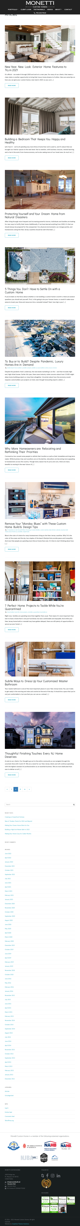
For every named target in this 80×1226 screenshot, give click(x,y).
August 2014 (9, 1033)
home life (17, 612)
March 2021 (8, 891)
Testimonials (39, 9)
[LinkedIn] (59, 1175)
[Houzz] (42, 1175)
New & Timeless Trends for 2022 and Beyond (18, 821)
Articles (7, 1091)
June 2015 (8, 1004)
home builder (10, 612)
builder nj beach (27, 367)
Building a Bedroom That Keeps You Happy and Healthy (35, 140)
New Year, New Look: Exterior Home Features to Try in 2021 (35, 68)
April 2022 (8, 858)
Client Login (26, 9)
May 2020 (8, 928)
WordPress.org (9, 1120)
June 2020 (8, 924)
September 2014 (10, 1029)
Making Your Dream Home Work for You (17, 825)
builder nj (20, 367)
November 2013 (10, 1049)
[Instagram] (53, 1175)
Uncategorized (9, 1095)
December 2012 (10, 1079)
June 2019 (8, 953)
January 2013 (9, 1074)
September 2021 (10, 874)
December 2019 (10, 945)
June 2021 (8, 883)
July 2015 (8, 999)
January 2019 (9, 966)
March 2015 (8, 1012)
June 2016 (8, 979)
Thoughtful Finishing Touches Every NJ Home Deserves (34, 755)
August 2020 (9, 920)
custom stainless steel (45, 530)
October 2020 (9, 912)
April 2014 (8, 1045)
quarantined (36, 612)
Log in (6, 1108)
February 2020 (9, 941)
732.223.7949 (41, 13)
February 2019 (9, 962)
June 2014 (8, 1041)
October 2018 (9, 974)
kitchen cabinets (56, 530)
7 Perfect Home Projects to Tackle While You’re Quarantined (34, 607)
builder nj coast (36, 367)
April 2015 (8, 1008)
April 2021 (8, 887)
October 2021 (9, 870)
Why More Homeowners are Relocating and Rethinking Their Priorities (33, 450)
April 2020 (8, 933)
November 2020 (10, 908)
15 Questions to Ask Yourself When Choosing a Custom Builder (23, 530)
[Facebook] (47, 1175)
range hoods (26, 531)
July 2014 (8, 1037)
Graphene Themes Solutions (20, 1224)
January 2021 (9, 899)
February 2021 (9, 895)
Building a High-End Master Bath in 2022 (17, 829)
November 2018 (10, 970)
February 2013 (9, 1070)
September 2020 (10, 916)
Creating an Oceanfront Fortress (14, 817)
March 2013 (8, 1066)
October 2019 (9, 949)
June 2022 (8, 853)
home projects (23, 612)
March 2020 (8, 937)
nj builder (19, 531)
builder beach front (12, 367)
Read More (12, 85)
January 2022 (9, 862)
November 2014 (10, 1020)
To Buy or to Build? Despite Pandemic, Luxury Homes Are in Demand (34, 362)
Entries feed (8, 1112)
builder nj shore (44, 367)
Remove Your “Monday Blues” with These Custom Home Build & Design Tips (35, 525)
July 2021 (8, 878)
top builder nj (43, 612)
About (58, 9)
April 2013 (8, 1062)
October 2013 (9, 1054)
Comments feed (9, 1116)
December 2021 (10, 866)
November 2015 (10, 995)
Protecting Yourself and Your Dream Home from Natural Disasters (35, 215)
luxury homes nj (13, 531)
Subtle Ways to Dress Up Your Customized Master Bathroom (36, 682)
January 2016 (9, 991)
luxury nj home (53, 367)
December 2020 (10, 903)
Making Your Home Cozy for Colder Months (18, 834)
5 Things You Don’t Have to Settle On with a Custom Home (32, 290)
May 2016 (8, 983)
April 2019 (8, 958)
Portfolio (12, 9)
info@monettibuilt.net (13, 1182)
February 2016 (9, 987)
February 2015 (9, 1016)
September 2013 (10, 1058)
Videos (50, 9)
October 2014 (9, 1024)
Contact (68, 9)
